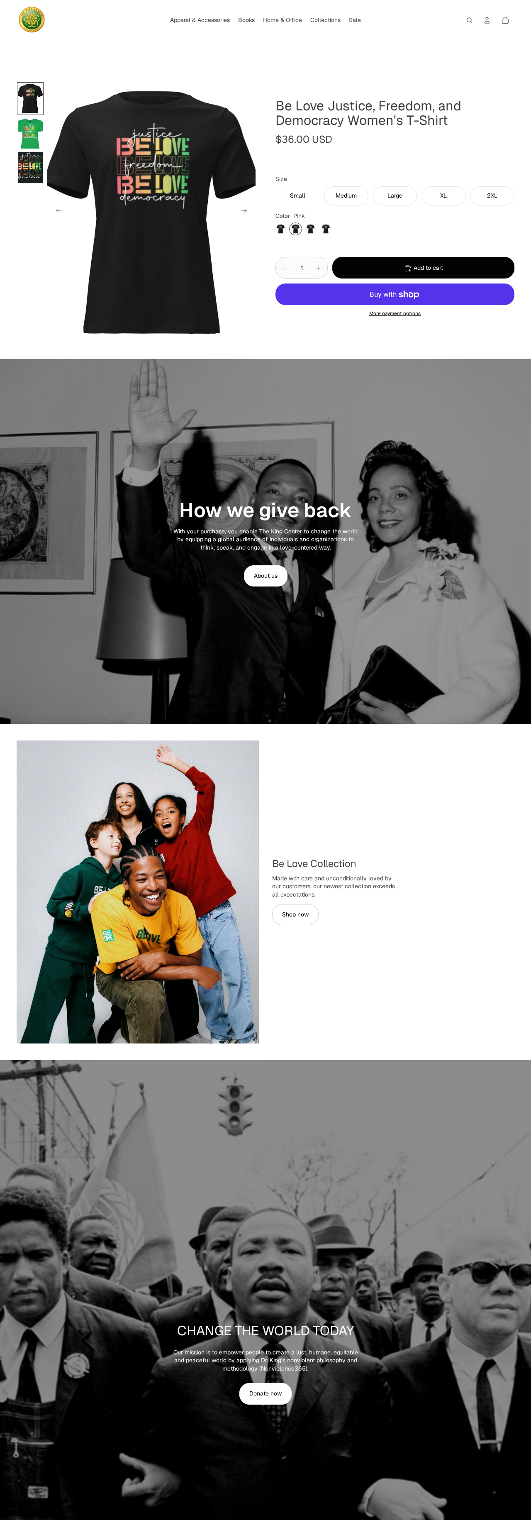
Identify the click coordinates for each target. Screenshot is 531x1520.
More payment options (395, 313)
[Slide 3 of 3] (30, 167)
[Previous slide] (56, 212)
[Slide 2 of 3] (30, 133)
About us (266, 575)
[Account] (487, 20)
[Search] (469, 20)
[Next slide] (246, 212)
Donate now (265, 1393)
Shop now (295, 914)
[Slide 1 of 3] (30, 98)
